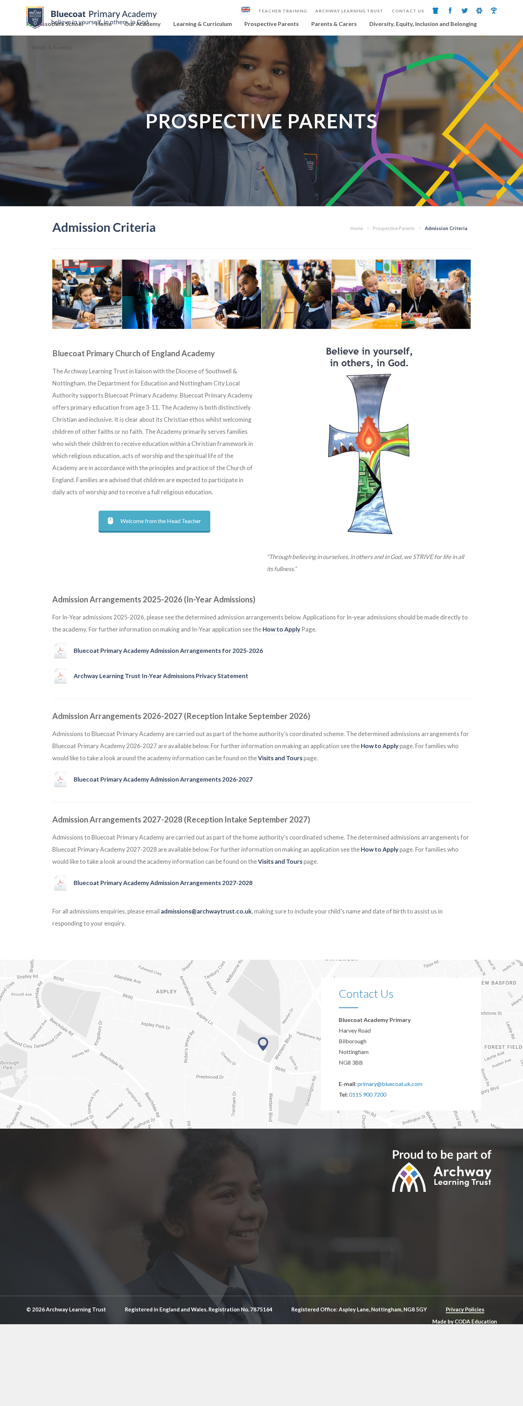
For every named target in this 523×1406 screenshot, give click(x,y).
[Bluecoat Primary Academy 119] (436, 294)
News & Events (52, 47)
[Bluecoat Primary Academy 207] (87, 294)
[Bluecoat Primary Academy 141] (296, 294)
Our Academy (142, 23)
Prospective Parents (271, 23)
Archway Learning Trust (349, 11)
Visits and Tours (280, 758)
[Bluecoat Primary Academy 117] (366, 294)
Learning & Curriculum (202, 23)
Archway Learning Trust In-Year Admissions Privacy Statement (161, 676)
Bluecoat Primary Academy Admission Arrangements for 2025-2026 (168, 650)
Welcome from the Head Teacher (160, 520)
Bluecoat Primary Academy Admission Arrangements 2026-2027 (163, 779)
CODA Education (476, 1321)
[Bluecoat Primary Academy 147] (226, 294)
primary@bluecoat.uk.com (390, 1083)
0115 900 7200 (367, 1094)
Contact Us (408, 11)
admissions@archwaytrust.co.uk (206, 911)
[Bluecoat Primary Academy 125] (156, 294)
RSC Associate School (54, 23)
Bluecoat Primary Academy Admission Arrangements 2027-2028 (163, 882)
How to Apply (281, 629)
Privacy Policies (465, 1309)
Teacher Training (282, 11)
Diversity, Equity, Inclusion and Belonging (423, 23)
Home (104, 23)
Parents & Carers (334, 23)
